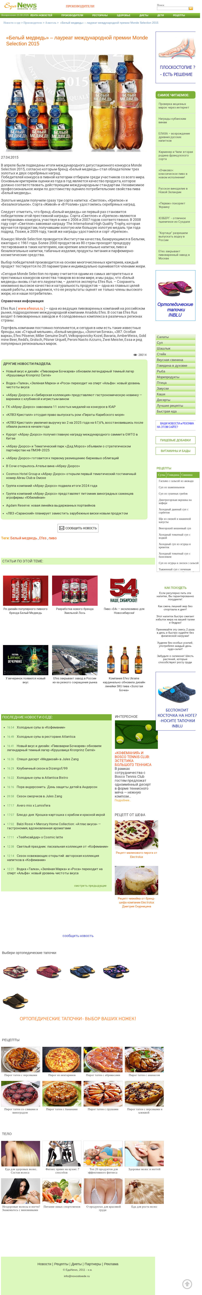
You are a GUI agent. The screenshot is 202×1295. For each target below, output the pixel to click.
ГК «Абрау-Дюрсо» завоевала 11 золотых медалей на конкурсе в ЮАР (61, 407)
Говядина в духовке (172, 365)
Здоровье (123, 15)
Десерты (163, 400)
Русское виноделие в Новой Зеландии (173, 190)
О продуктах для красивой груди (103, 1208)
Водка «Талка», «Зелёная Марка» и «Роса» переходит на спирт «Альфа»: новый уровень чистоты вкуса (73, 385)
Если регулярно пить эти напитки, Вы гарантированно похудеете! (175, 596)
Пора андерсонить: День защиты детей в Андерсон (52, 787)
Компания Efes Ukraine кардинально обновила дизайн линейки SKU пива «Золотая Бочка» (124, 684)
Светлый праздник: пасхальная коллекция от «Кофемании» (57, 846)
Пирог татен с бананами (62, 1109)
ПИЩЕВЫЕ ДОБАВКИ (175, 440)
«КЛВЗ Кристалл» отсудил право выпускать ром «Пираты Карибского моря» (65, 415)
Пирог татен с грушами (103, 1109)
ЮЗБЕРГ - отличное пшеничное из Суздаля (174, 219)
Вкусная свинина (170, 360)
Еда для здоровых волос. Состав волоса (21, 1171)
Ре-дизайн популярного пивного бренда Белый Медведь (26, 610)
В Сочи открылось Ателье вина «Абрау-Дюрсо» (43, 466)
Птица (161, 383)
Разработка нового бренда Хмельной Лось (75, 610)
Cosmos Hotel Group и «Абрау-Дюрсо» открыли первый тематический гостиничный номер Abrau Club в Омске (71, 476)
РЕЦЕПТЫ (164, 468)
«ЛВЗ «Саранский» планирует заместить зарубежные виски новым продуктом (67, 513)
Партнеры (93, 1264)
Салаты (163, 337)
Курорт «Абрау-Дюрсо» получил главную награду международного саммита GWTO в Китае (72, 436)
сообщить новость (78, 936)
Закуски (163, 388)
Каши (161, 394)
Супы (161, 474)
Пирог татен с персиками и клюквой (144, 1111)
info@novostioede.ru (77, 1276)
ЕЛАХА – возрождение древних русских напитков (174, 137)
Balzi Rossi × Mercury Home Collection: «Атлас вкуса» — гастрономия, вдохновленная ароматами (54, 826)
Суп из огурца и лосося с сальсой (179, 563)
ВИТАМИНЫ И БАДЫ (175, 451)
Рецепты (179, 15)
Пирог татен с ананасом (144, 1075)
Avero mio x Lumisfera (28, 805)
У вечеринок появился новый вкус (25, 680)
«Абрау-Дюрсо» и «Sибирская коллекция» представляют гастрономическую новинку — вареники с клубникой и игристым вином (74, 397)
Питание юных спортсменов (62, 1206)
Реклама (111, 1264)
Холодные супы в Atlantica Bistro (37, 778)
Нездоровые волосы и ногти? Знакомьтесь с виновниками (21, 1208)
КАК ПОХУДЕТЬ (176, 587)
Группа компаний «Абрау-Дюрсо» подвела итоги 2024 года (51, 486)
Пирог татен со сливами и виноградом (21, 1111)
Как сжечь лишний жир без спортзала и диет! (175, 608)
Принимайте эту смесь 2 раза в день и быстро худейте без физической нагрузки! (175, 632)
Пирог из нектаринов (62, 1075)
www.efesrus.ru (30, 308)
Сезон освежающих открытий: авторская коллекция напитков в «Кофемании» (53, 858)
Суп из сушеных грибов (173, 493)
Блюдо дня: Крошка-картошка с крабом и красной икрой (56, 815)
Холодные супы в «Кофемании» (36, 727)
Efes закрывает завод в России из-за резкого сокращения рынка (75, 680)
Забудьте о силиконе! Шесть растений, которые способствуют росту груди (175, 659)
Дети (160, 15)
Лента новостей (41, 15)
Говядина (173, 474)
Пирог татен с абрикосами (103, 1075)
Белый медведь (23, 538)
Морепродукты (168, 377)
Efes (43, 538)
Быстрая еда (167, 411)
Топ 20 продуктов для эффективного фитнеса (103, 1171)
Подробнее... (123, 800)
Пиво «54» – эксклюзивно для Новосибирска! (124, 610)
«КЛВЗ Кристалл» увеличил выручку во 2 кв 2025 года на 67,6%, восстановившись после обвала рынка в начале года (74, 424)
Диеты (143, 15)
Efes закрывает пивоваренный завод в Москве (174, 255)
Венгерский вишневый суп (175, 528)
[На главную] (19, 12)
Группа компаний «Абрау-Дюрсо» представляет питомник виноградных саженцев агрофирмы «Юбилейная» (69, 495)
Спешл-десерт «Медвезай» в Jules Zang (43, 759)
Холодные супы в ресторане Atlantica (41, 737)
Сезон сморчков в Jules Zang (34, 796)
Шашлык (163, 348)
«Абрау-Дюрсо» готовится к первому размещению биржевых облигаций (62, 458)
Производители (72, 15)
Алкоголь (50, 22)
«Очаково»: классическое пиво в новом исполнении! (173, 173)
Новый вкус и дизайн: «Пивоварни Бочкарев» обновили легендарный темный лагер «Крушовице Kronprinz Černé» (70, 373)
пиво (53, 538)
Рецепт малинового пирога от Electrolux (136, 854)
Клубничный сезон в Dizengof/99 (37, 768)
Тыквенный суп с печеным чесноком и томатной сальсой (176, 571)
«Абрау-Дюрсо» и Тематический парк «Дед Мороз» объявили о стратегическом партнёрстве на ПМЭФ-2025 (68, 448)
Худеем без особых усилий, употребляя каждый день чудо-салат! (175, 646)
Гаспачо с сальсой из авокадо (176, 481)
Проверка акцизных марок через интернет (174, 105)
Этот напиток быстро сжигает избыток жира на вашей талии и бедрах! (175, 619)
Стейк (161, 354)
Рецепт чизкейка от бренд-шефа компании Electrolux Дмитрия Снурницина (136, 902)
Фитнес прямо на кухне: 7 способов (62, 1171)
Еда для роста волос (144, 1206)
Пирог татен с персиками (20, 1075)
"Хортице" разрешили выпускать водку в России (173, 236)
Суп (160, 343)
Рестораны (100, 15)
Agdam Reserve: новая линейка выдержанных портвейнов (50, 505)
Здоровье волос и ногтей (144, 1169)
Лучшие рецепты (170, 406)
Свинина (187, 474)
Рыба (161, 371)
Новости (44, 1264)
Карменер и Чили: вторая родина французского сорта (176, 155)
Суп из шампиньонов (172, 487)
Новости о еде (12, 22)
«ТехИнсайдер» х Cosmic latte (35, 837)
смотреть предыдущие (90, 885)
